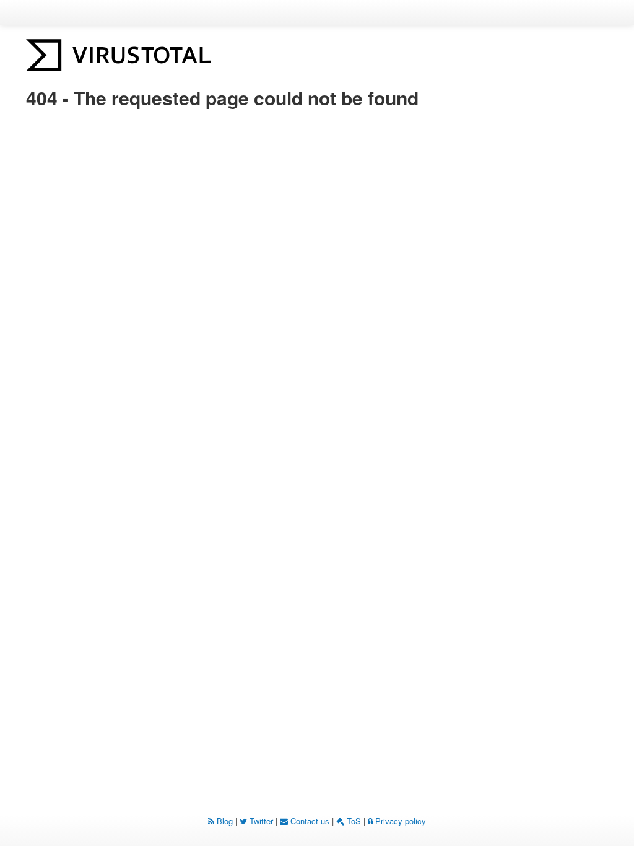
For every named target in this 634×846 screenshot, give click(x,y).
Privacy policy (399, 821)
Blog (223, 821)
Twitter (260, 821)
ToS (352, 821)
